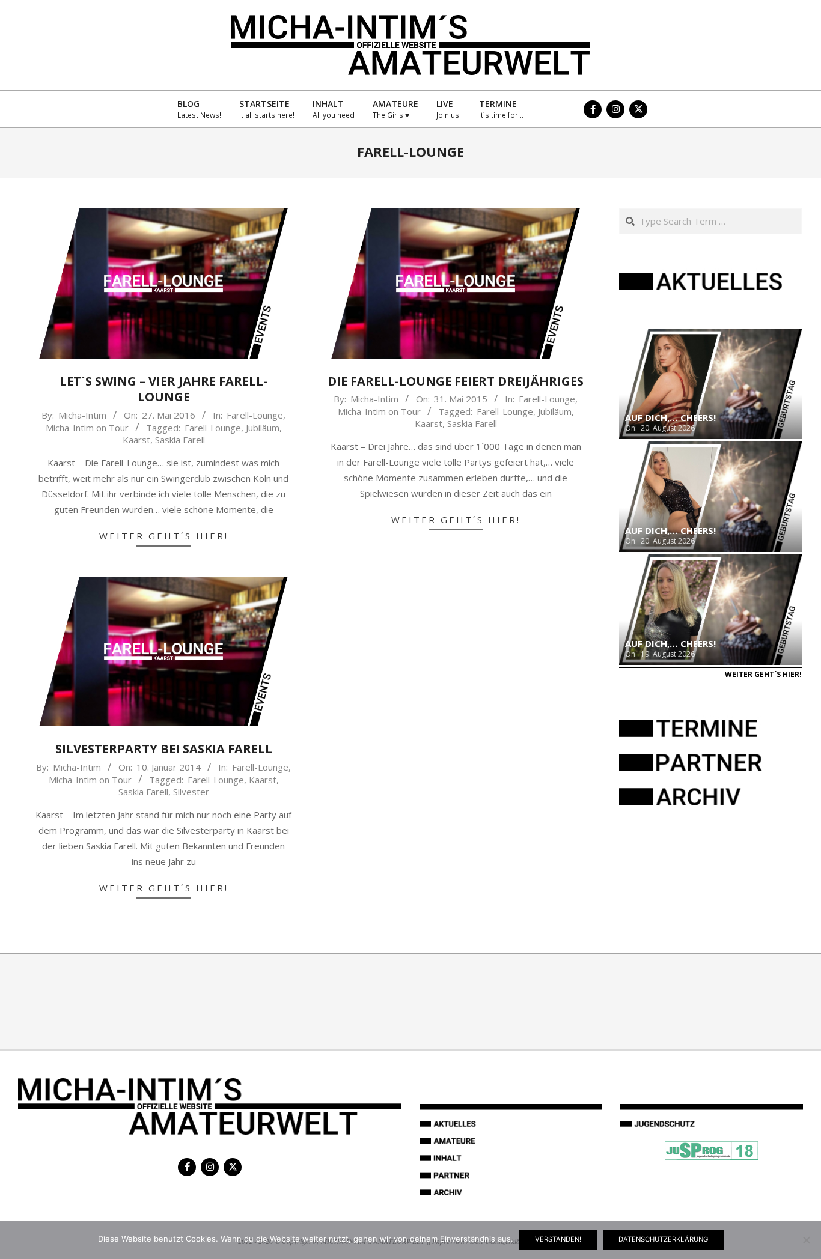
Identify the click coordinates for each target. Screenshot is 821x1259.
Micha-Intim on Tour (87, 428)
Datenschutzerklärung (663, 1239)
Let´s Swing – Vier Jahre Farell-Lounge (163, 389)
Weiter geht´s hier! (163, 536)
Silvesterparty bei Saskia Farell (163, 749)
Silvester (191, 792)
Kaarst (136, 440)
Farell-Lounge (255, 415)
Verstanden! (558, 1239)
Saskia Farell (180, 440)
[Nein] (806, 1240)
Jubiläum (262, 428)
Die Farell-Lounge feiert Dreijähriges (456, 381)
